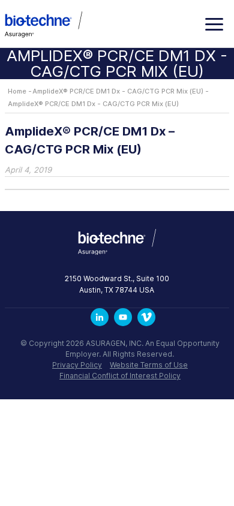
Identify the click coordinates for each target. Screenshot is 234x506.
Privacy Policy (77, 364)
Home (17, 91)
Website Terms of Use (149, 364)
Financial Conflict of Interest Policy (120, 375)
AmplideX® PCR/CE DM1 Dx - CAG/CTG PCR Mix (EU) (117, 91)
